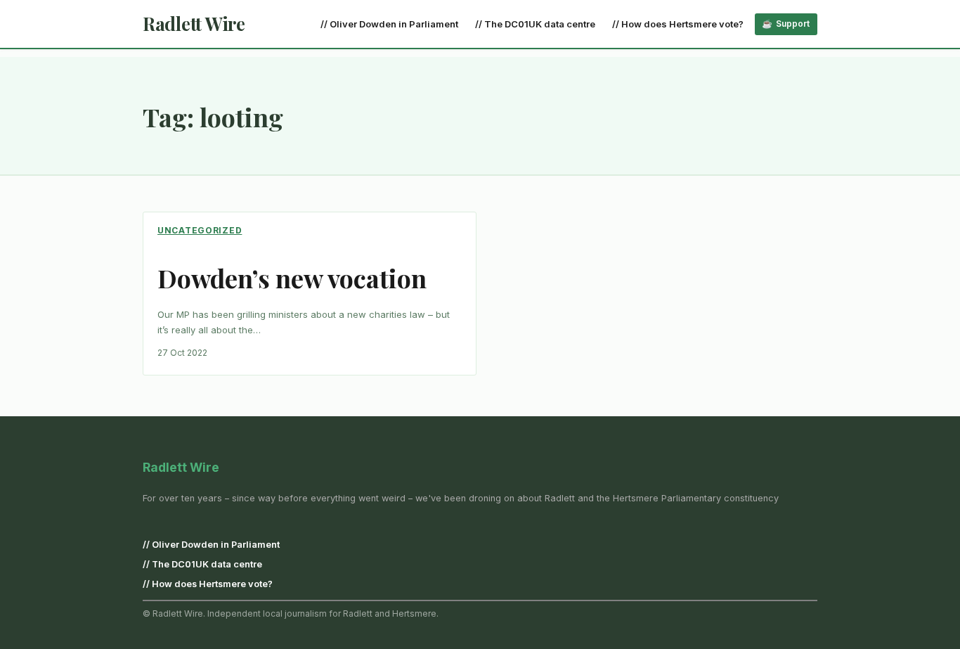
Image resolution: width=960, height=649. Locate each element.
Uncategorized (199, 230)
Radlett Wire (194, 23)
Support (793, 23)
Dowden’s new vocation (292, 278)
